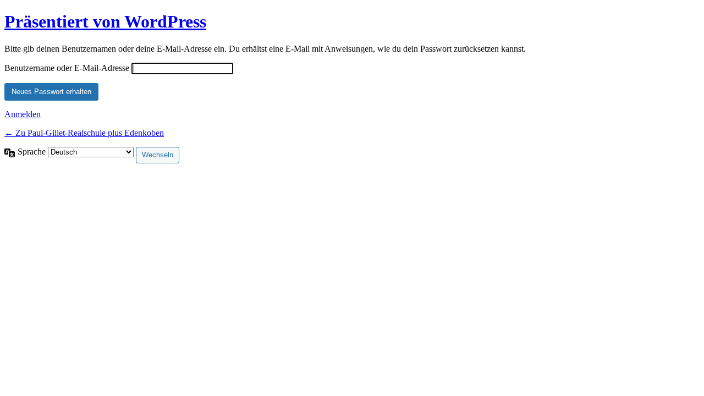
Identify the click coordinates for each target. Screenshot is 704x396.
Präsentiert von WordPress (105, 21)
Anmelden (22, 114)
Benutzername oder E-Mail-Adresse (66, 68)
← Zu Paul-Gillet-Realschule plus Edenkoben (84, 133)
